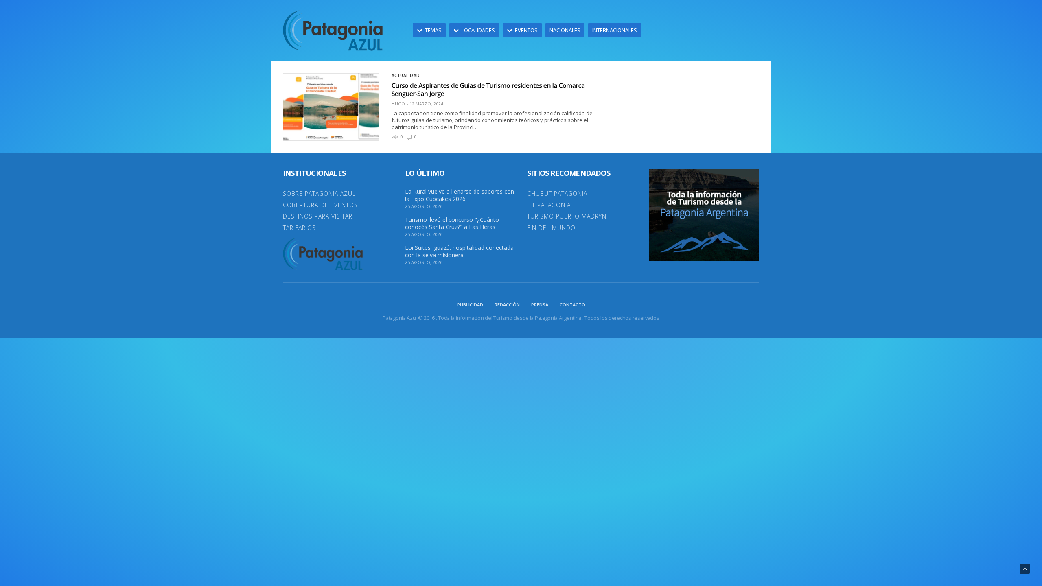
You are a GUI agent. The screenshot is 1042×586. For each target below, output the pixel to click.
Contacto (572, 305)
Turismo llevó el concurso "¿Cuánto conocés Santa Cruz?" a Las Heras (452, 223)
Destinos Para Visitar (317, 216)
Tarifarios (299, 228)
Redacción (507, 305)
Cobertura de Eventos (320, 205)
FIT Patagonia (549, 205)
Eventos (526, 30)
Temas (433, 30)
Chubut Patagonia (557, 193)
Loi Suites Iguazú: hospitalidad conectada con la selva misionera (459, 251)
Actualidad (406, 75)
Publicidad (470, 305)
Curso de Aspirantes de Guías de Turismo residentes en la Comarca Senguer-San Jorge (488, 89)
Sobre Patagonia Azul (319, 193)
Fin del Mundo (551, 228)
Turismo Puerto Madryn (566, 216)
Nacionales (564, 30)
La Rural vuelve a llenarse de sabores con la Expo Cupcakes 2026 (459, 195)
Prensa (539, 305)
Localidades (478, 30)
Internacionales (614, 30)
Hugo (398, 104)
